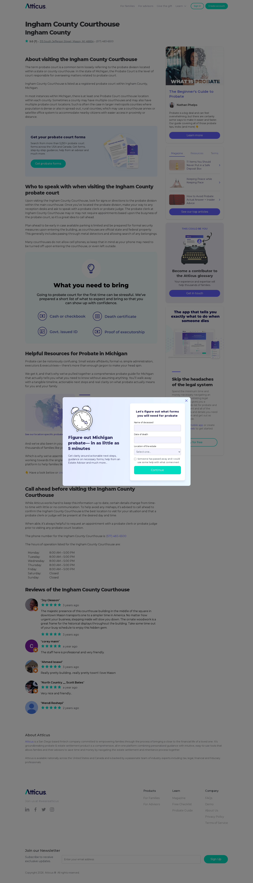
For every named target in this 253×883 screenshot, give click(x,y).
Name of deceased (143, 422)
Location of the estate (145, 446)
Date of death (141, 434)
